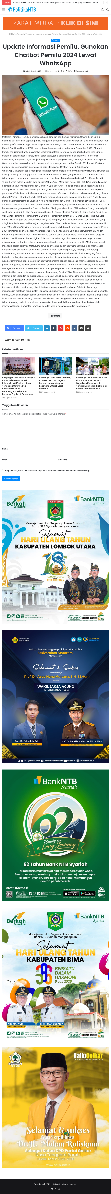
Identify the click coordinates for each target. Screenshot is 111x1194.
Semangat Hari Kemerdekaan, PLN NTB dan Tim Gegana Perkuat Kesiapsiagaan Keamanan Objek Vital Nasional (55, 383)
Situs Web (62, 459)
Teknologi (29, 34)
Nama (5, 449)
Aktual (21, 34)
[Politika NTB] (22, 9)
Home (14, 34)
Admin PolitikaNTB (33, 71)
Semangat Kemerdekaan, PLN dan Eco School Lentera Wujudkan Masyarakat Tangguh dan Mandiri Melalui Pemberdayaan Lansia (92, 383)
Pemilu (56, 315)
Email (4, 459)
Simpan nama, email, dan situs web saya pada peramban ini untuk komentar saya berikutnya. (48, 470)
